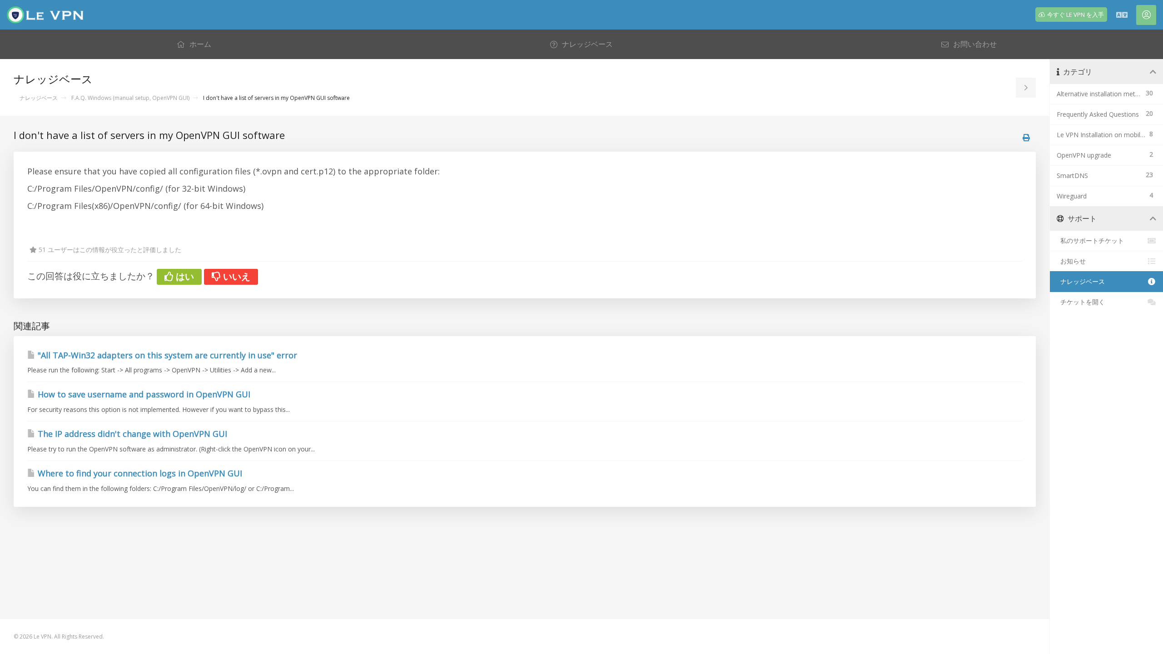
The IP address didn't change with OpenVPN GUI (131, 433)
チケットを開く (1081, 301)
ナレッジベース (39, 98)
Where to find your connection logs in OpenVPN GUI (138, 473)
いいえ (235, 276)
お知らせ (1071, 261)
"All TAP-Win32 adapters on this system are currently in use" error (166, 355)
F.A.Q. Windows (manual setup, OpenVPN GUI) (130, 98)
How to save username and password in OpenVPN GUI (142, 394)
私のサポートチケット (1090, 240)
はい (184, 276)
